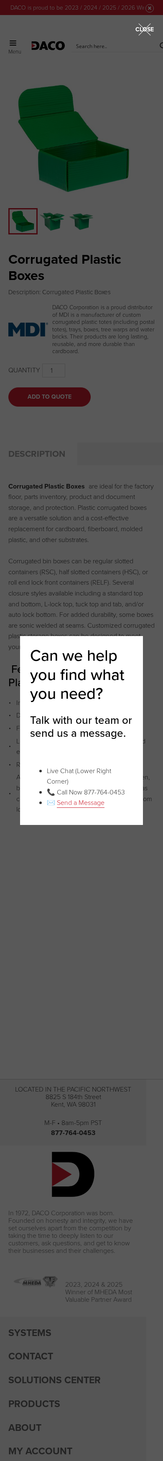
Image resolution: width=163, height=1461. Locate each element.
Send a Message (80, 802)
